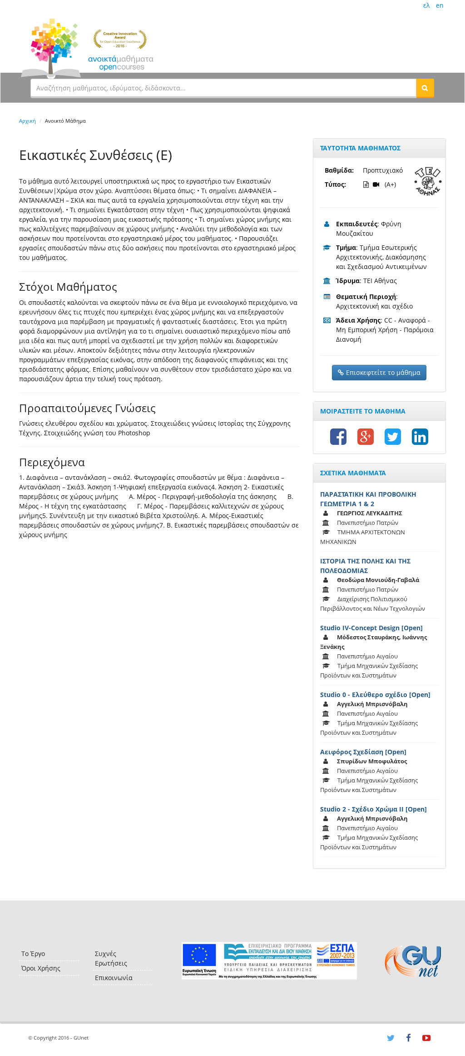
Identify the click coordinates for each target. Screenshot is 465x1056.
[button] (425, 88)
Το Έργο (33, 953)
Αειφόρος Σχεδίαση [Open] (363, 751)
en (440, 5)
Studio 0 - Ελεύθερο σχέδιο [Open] (375, 694)
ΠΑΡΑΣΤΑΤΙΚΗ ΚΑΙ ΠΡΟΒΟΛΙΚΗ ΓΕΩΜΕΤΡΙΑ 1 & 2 (368, 499)
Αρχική (27, 120)
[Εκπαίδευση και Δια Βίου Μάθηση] (269, 961)
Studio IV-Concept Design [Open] (371, 627)
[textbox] (223, 88)
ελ (426, 5)
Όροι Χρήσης (40, 968)
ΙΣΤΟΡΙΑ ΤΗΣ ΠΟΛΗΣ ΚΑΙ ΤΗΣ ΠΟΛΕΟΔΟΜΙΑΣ (365, 566)
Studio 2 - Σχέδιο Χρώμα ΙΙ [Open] (373, 809)
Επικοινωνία (114, 977)
